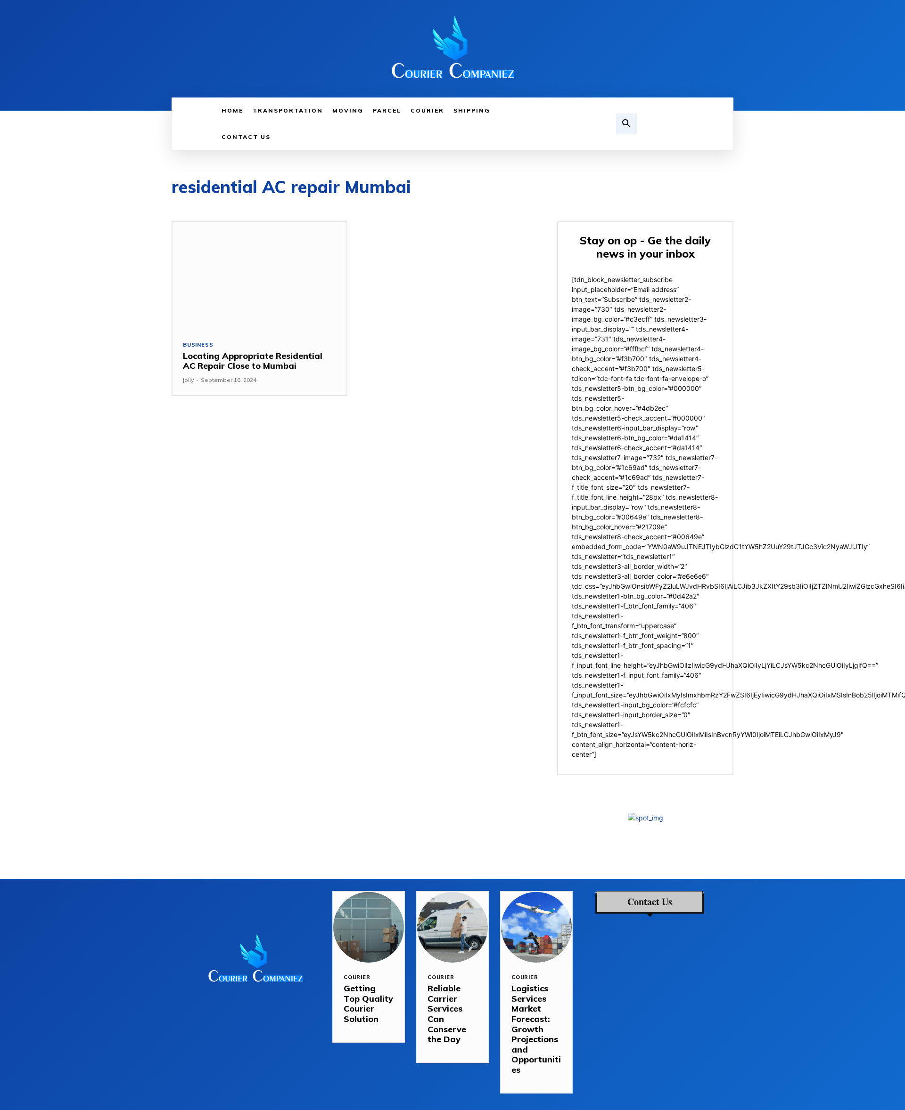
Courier (357, 977)
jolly (188, 379)
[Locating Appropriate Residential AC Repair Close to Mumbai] (259, 276)
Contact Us (649, 902)
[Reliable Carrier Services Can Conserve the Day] (452, 927)
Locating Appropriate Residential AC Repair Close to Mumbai (252, 361)
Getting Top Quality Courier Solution (368, 1003)
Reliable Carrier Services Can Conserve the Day (447, 1014)
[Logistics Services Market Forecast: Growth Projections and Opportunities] (536, 927)
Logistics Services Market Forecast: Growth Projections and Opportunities (536, 1029)
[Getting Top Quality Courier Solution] (368, 927)
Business (198, 345)
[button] (626, 123)
